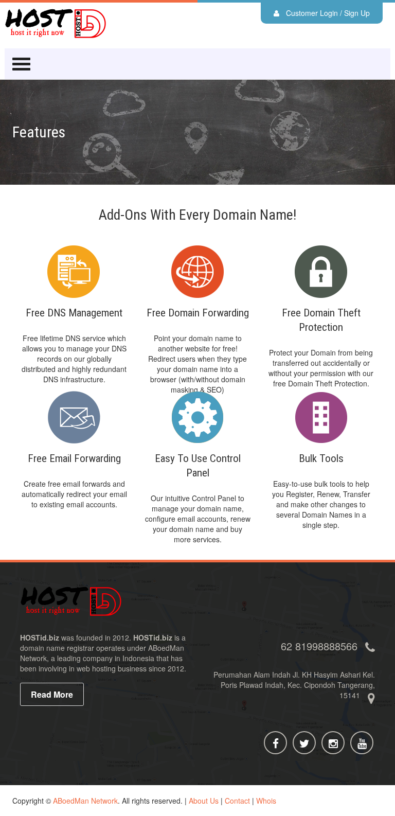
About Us (204, 800)
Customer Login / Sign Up (327, 13)
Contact (237, 800)
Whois (266, 800)
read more (52, 694)
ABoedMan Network (85, 800)
